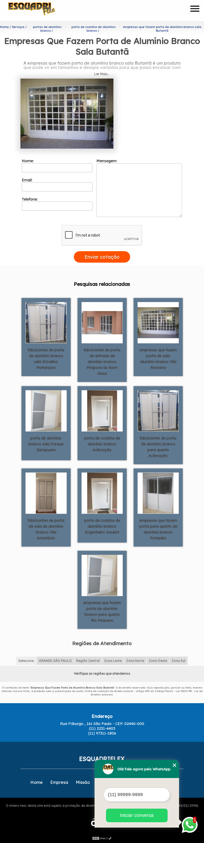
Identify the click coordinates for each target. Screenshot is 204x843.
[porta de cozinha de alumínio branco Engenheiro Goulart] (102, 492)
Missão (83, 782)
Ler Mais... (102, 74)
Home (36, 782)
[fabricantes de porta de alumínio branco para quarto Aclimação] (158, 410)
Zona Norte (135, 661)
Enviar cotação (102, 257)
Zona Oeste (158, 661)
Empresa (59, 782)
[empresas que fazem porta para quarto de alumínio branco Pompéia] (158, 492)
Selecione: (26, 661)
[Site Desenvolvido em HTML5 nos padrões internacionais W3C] (102, 837)
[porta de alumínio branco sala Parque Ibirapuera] (46, 410)
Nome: (28, 160)
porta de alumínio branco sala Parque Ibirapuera (45, 444)
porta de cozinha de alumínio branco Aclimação (102, 444)
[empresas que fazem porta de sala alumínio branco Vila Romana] (158, 322)
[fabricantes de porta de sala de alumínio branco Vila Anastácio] (46, 492)
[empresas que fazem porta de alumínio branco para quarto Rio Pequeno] (102, 575)
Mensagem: (107, 160)
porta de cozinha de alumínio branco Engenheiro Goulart (102, 526)
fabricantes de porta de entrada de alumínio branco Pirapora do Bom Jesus (102, 362)
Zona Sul (178, 661)
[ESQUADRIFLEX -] (38, 10)
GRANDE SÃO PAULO (55, 661)
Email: (27, 180)
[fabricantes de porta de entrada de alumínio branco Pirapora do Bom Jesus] (102, 322)
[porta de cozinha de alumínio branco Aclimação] (102, 410)
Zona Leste (113, 661)
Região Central (88, 661)
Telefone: (30, 199)
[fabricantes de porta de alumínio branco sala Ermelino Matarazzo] (46, 322)
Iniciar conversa (137, 815)
